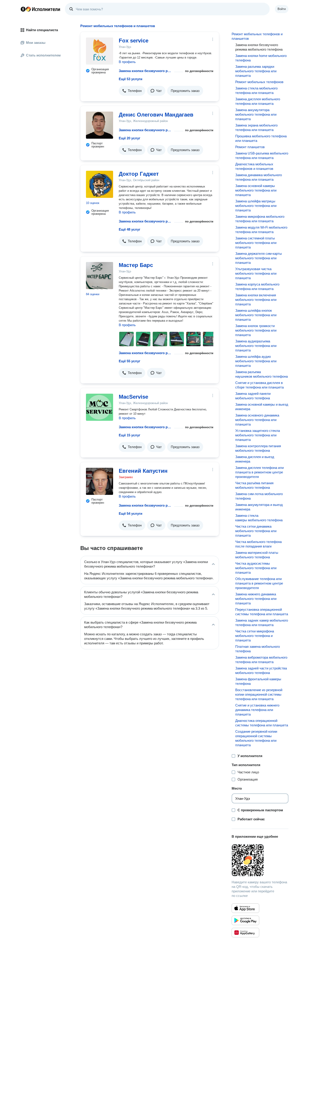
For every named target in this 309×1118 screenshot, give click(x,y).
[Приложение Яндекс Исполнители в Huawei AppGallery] (245, 932)
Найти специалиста (42, 30)
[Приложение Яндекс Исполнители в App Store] (245, 908)
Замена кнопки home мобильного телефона (261, 58)
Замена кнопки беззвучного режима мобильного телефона (145, 71)
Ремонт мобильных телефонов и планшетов (257, 36)
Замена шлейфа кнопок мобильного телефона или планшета (255, 315)
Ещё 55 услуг (129, 361)
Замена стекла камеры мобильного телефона (259, 518)
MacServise (133, 397)
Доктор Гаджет (139, 174)
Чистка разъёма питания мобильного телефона (254, 485)
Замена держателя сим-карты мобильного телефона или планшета (258, 258)
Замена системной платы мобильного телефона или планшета (255, 242)
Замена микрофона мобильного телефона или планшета (259, 219)
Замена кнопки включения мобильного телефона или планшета (255, 299)
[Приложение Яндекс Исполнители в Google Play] (245, 920)
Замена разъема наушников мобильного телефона (261, 374)
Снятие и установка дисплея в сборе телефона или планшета (259, 385)
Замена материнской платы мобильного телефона (256, 555)
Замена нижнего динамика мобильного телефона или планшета (255, 598)
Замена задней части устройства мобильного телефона (261, 670)
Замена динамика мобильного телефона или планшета (258, 177)
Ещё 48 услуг (129, 229)
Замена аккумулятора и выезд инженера (259, 507)
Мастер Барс (136, 265)
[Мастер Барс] (99, 275)
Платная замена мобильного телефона (257, 649)
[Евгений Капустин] (99, 481)
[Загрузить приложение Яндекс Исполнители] (260, 860)
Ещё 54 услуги (130, 513)
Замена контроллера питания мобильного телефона (258, 448)
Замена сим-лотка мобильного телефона (259, 496)
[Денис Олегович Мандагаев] (99, 125)
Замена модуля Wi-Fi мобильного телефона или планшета (261, 229)
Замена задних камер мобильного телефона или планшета (261, 622)
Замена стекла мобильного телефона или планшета (256, 90)
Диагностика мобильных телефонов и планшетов (254, 166)
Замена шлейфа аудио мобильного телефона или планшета (255, 361)
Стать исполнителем (43, 55)
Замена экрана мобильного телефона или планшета (256, 127)
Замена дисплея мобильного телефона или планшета (257, 101)
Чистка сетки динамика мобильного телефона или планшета (255, 530)
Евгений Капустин (143, 471)
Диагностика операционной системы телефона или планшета (261, 723)
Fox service (133, 40)
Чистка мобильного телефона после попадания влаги (258, 544)
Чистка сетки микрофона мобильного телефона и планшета (254, 635)
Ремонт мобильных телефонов (259, 82)
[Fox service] (99, 51)
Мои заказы (35, 42)
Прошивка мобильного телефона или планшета (261, 138)
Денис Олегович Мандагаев (156, 115)
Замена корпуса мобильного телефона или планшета (257, 286)
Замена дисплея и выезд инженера (254, 459)
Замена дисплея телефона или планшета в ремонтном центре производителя (259, 472)
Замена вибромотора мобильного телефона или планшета (261, 659)
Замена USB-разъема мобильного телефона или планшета (261, 155)
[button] (132, 91)
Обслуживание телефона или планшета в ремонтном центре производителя (259, 583)
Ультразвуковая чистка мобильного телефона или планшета (255, 273)
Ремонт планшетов (250, 147)
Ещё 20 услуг (129, 138)
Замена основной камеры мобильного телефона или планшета (255, 190)
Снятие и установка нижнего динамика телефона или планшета (257, 709)
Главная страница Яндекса (23, 9)
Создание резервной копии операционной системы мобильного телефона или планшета (256, 738)
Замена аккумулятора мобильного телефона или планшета (255, 114)
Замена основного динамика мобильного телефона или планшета (257, 419)
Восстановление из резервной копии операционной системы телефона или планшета (258, 694)
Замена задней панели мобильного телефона (253, 396)
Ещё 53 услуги (130, 79)
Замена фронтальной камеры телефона (258, 681)
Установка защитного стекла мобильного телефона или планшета (257, 435)
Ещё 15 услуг (129, 435)
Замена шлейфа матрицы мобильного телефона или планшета (255, 205)
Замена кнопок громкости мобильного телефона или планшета (255, 330)
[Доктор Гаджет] (99, 184)
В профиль (127, 62)
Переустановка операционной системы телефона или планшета (261, 612)
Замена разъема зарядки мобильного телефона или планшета (255, 71)
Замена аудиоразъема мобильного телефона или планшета (255, 345)
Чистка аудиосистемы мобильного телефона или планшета (255, 567)
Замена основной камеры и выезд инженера (261, 406)
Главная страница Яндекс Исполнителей (40, 9)
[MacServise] (99, 407)
